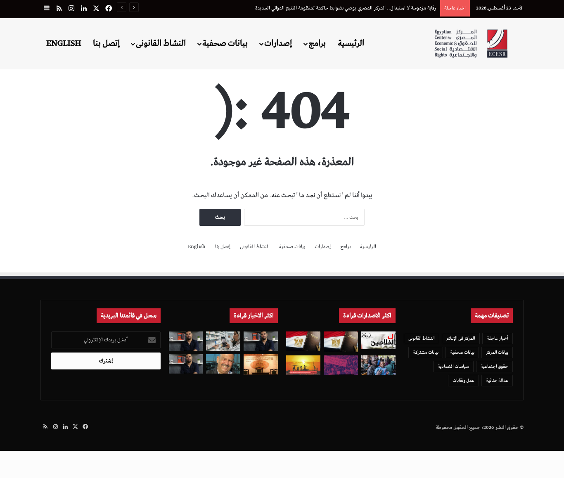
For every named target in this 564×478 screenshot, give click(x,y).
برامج (317, 43)
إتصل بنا (106, 43)
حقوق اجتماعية (494, 366)
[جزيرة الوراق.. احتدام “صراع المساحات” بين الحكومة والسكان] (341, 365)
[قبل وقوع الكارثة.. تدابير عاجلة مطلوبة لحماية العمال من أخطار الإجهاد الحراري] (303, 365)
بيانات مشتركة (425, 352)
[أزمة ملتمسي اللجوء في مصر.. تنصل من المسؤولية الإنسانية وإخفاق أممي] (378, 365)
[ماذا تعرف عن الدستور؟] (341, 341)
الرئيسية (351, 43)
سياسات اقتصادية (453, 366)
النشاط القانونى (161, 43)
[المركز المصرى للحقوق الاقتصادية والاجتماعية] (471, 43)
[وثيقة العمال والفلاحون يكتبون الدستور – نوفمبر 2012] (378, 340)
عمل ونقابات (463, 380)
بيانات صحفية (225, 43)
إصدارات (278, 43)
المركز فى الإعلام (460, 338)
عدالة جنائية (497, 380)
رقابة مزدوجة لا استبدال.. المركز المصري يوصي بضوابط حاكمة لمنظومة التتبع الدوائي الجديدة (345, 8)
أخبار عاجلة (497, 338)
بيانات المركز (497, 352)
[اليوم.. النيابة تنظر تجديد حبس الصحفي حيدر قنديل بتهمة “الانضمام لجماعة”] (186, 341)
